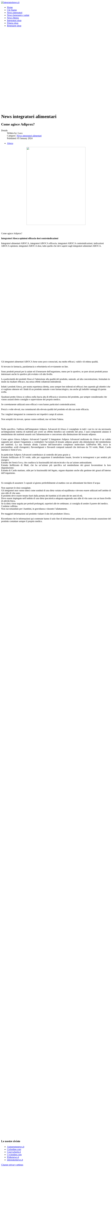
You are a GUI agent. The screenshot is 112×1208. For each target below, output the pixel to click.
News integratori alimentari (29, 135)
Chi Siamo (12, 10)
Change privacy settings (12, 1165)
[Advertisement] (56, 49)
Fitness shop (12, 23)
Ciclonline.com (14, 1149)
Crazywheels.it (14, 1152)
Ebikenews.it (13, 1157)
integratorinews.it (15, 1160)
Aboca (10, 143)
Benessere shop (14, 25)
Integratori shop (14, 20)
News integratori (14, 12)
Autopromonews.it (15, 1146)
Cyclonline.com (14, 1154)
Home (10, 7)
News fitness (13, 18)
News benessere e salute (18, 15)
